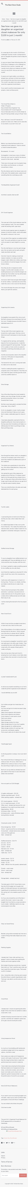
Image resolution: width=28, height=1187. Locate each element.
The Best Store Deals (18, 1183)
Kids (9, 1138)
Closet (5, 1138)
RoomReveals (13, 1138)
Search (3, 1156)
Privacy (3, 1158)
